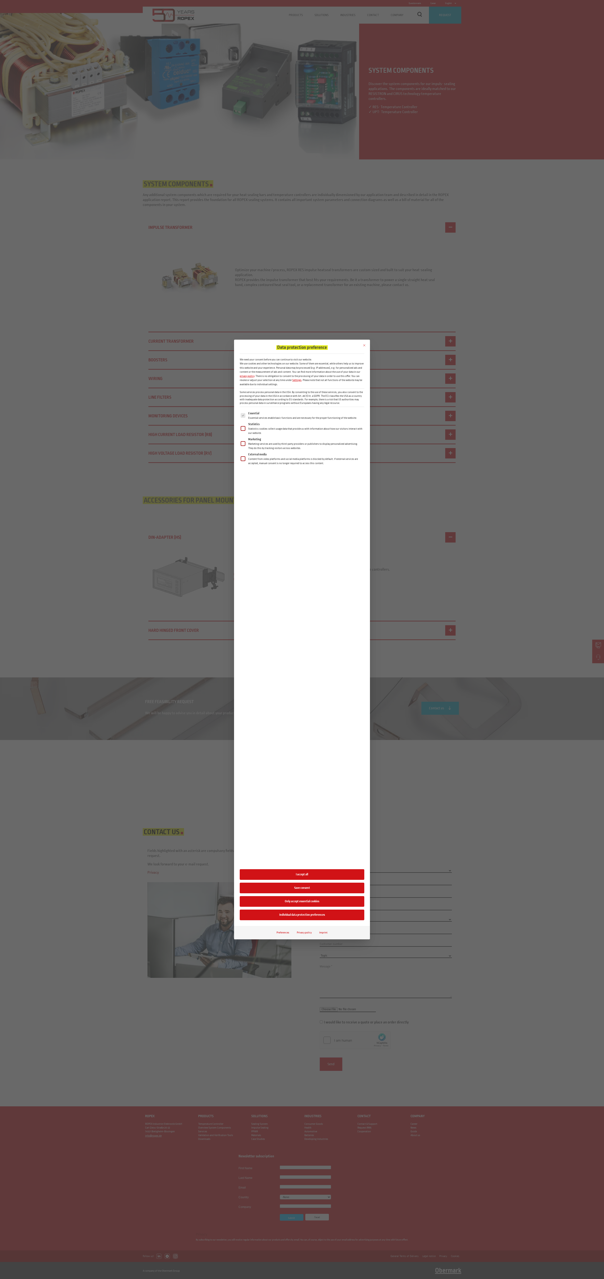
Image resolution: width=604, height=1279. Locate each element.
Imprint (323, 932)
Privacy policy (304, 932)
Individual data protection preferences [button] (302, 914)
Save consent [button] (302, 888)
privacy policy (247, 376)
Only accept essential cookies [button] (302, 901)
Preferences (283, 932)
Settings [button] (297, 380)
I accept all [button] (302, 874)
